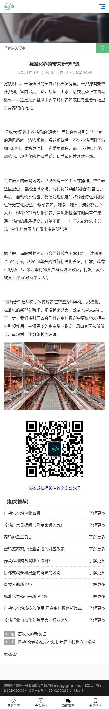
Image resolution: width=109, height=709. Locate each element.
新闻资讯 (68, 705)
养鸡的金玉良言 (18, 537)
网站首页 (14, 705)
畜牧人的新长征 (18, 584)
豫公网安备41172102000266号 (49, 690)
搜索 (102, 48)
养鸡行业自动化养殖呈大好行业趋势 (36, 620)
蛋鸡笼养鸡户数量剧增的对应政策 (34, 549)
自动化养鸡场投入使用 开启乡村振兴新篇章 (43, 608)
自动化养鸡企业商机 (22, 513)
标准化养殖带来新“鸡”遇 (25, 596)
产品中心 (41, 705)
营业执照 (78, 690)
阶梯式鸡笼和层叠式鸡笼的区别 (32, 572)
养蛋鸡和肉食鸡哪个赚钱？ (28, 560)
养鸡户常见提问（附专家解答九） (34, 525)
